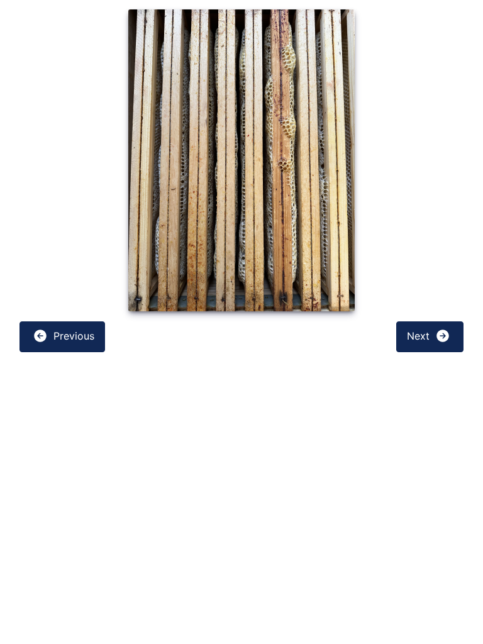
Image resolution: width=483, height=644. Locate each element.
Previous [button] (72, 336)
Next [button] (420, 336)
